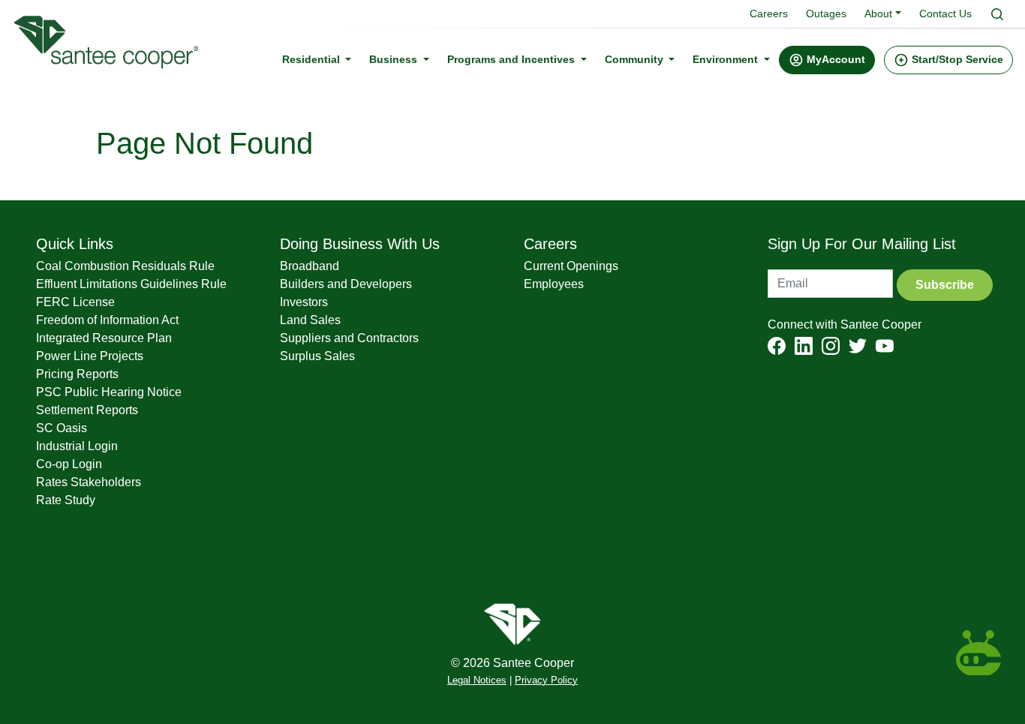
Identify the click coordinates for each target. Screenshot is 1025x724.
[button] (827, 60)
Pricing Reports (77, 374)
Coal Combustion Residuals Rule (125, 266)
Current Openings (571, 266)
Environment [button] (727, 59)
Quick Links (74, 244)
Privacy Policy (546, 680)
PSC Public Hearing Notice (109, 392)
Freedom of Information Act (107, 320)
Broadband (309, 266)
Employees (554, 284)
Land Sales (310, 320)
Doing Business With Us (360, 244)
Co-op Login (69, 464)
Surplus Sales (317, 356)
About (878, 14)
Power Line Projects (89, 356)
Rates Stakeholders (88, 482)
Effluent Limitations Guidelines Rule (131, 284)
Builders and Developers (346, 284)
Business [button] (394, 59)
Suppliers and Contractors (349, 338)
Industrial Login (77, 446)
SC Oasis (61, 428)
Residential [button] (312, 59)
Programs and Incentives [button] (512, 59)
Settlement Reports (87, 410)
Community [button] (635, 59)
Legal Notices (476, 680)
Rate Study (65, 500)
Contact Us (945, 14)
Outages (826, 14)
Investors (304, 302)
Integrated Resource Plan (104, 338)
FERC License (75, 302)
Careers (769, 14)
